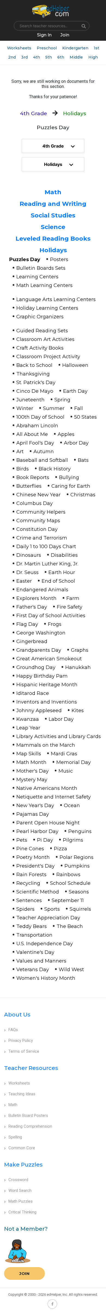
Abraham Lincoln (37, 426)
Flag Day (27, 624)
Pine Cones (30, 849)
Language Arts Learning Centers (56, 299)
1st (96, 48)
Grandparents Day (38, 650)
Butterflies (29, 486)
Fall (78, 408)
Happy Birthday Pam (42, 676)
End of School (58, 581)
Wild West (71, 970)
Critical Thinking (22, 1212)
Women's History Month (45, 978)
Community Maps (38, 521)
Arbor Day (76, 443)
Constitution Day (37, 529)
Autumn (43, 452)
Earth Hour (61, 572)
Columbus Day (34, 503)
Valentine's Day (35, 952)
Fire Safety (69, 607)
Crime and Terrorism (41, 538)
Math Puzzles (20, 1201)
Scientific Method (37, 892)
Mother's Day (32, 771)
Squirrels (80, 909)
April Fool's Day (35, 443)
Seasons (79, 892)
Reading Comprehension (30, 1126)
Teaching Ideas (21, 1094)
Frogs (54, 624)
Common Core (21, 1147)
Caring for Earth (70, 486)
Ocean (72, 806)
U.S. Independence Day (44, 944)
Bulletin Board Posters (28, 1115)
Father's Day (31, 607)
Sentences (29, 900)
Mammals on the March (45, 745)
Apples (66, 434)
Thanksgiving (33, 374)
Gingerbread (31, 641)
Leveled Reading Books (53, 238)
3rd (24, 57)
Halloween (75, 365)
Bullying (69, 477)
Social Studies (53, 215)
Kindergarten (75, 48)
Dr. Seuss (27, 572)
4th (36, 57)
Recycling (28, 883)
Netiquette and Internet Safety (53, 797)
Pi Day (45, 840)
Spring (62, 400)
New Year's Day (35, 806)
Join (24, 1273)
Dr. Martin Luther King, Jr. (47, 564)
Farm (72, 598)
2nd (12, 57)
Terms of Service (23, 1051)
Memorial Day (73, 762)
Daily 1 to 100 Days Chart (46, 547)
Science (53, 227)
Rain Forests (31, 875)
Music (65, 771)
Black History (55, 469)
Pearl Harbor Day (37, 831)
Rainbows (68, 875)
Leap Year (28, 728)
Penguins (80, 831)
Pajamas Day (32, 814)
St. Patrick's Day (35, 383)
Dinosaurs (28, 555)
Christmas (82, 495)
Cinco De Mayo (34, 391)
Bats (83, 460)
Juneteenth (30, 400)
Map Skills (28, 754)
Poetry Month (33, 857)
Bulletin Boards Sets (41, 268)
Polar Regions (76, 857)
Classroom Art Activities (45, 339)
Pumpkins (77, 866)
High (93, 57)
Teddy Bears (31, 926)
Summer (53, 408)
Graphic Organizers (40, 317)
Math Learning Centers (44, 285)
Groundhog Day (35, 667)
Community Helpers (41, 512)
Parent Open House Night (48, 823)
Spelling (15, 1137)
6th (60, 57)
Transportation (34, 935)
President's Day (35, 866)
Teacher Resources (31, 1068)
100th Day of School (40, 417)
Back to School (34, 365)
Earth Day (75, 391)
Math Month (31, 762)
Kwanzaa (27, 719)
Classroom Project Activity (48, 357)
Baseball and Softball (42, 460)
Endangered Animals (42, 590)
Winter (24, 408)
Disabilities (64, 555)
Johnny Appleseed (39, 711)
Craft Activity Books (40, 348)
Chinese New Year (38, 495)
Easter (24, 581)
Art (20, 452)
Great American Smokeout (49, 659)
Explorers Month (36, 598)
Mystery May (31, 780)
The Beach (70, 926)
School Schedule (70, 883)
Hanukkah (78, 667)
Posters (59, 259)
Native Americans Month (46, 788)
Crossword (18, 1179)
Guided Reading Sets (42, 331)
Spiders (25, 909)
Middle (76, 57)
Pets (21, 840)
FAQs (13, 1029)
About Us (17, 1014)
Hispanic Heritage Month (46, 685)
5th (48, 57)
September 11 (68, 900)
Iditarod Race (32, 693)
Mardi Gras (64, 754)
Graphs (79, 650)
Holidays (53, 250)
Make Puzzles (23, 1164)
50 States (85, 417)
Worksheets (19, 48)
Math (53, 192)
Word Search (20, 1190)
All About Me (32, 434)
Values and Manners (41, 961)
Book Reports (32, 477)
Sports (52, 909)
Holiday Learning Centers (47, 308)
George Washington (41, 633)
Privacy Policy (20, 1040)
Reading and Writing (53, 203)
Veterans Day (32, 970)
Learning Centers (37, 277)
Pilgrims (73, 840)
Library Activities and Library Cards (58, 736)
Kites (77, 711)
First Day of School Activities (50, 616)
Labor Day (61, 719)
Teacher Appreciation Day (48, 918)
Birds (22, 469)
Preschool (47, 48)
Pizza (60, 849)
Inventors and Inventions (46, 702)
